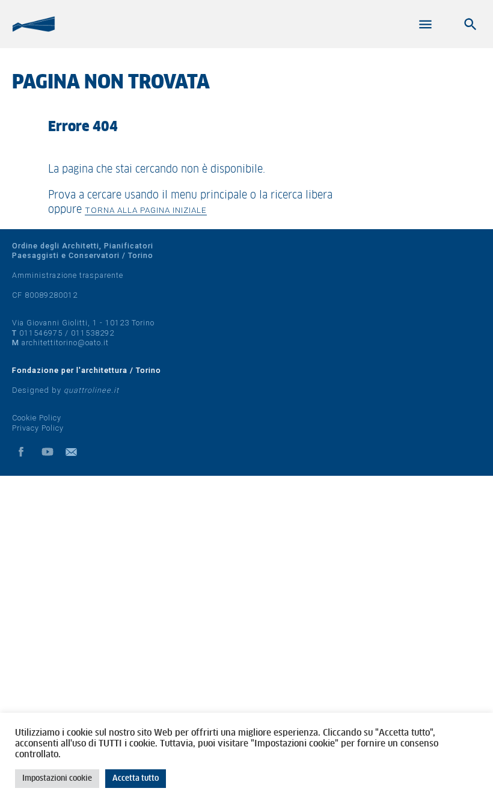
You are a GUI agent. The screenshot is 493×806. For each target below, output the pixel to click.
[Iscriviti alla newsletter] (74, 452)
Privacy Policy (38, 427)
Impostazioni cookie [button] (57, 779)
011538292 (92, 332)
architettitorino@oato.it (65, 342)
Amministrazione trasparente (67, 275)
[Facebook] (21, 452)
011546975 (41, 332)
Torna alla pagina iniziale (146, 210)
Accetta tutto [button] (135, 779)
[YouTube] (47, 452)
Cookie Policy (36, 417)
